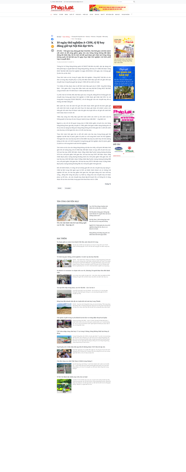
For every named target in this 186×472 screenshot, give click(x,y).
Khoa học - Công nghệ (96, 36)
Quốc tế (72, 14)
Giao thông (66, 37)
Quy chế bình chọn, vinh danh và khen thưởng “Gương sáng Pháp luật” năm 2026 (123, 60)
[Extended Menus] (131, 14)
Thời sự (55, 14)
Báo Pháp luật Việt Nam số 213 (123, 138)
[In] (52, 50)
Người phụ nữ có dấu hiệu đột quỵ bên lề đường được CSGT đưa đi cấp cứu (81, 347)
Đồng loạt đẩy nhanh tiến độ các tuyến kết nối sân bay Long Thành (78, 301)
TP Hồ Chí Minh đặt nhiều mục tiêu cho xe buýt (72, 377)
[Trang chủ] (51, 14)
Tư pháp (61, 14)
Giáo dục (88, 36)
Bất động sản (109, 14)
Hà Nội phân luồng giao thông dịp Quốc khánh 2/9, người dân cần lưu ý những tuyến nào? (100, 213)
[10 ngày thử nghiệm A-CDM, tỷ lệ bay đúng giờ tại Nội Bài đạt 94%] (62, 8)
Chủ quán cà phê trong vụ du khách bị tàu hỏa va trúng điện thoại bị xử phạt (82, 317)
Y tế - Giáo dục (78, 38)
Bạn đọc (117, 14)
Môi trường (105, 36)
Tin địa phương (125, 14)
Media (66, 14)
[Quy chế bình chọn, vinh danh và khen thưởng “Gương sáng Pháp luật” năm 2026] (124, 51)
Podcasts (78, 14)
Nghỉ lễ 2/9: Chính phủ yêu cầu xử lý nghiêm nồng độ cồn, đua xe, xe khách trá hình (99, 227)
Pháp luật (85, 14)
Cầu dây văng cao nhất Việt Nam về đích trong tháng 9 (74, 361)
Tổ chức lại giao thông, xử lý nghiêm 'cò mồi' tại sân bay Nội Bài (78, 257)
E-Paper (117, 107)
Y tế (72, 38)
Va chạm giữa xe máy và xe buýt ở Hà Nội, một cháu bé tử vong (77, 242)
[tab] (123, 153)
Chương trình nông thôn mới (78, 36)
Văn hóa (97, 14)
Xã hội (91, 14)
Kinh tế (102, 14)
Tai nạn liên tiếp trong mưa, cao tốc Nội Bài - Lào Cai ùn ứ (76, 287)
